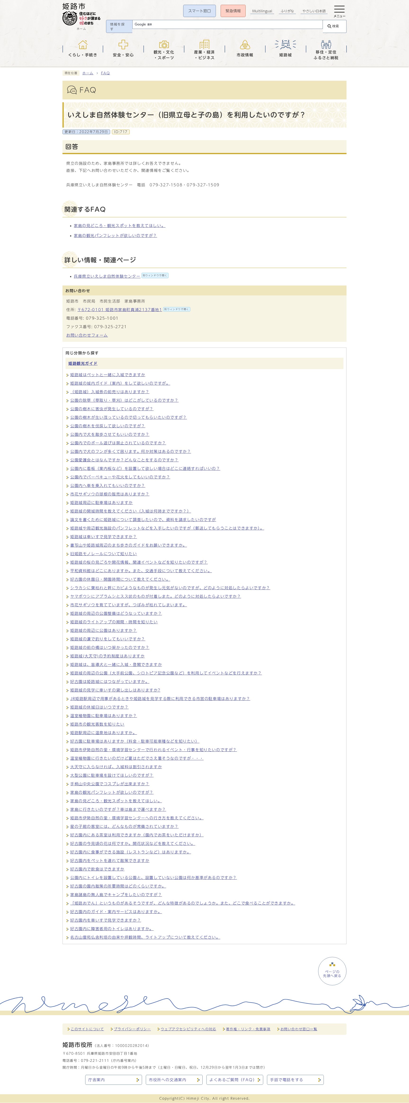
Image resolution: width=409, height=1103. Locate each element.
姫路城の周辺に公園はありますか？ (103, 630)
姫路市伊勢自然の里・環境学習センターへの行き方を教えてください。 (137, 818)
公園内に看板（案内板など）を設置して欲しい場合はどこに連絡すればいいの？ (145, 468)
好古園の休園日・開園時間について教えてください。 (120, 579)
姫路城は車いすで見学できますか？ (103, 537)
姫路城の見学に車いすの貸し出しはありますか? (115, 690)
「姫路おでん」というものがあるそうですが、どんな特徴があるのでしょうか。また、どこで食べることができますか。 (182, 903)
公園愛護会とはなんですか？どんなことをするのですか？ (124, 460)
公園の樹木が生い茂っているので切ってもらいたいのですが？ (128, 417)
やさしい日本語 (314, 11)
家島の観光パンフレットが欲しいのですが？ (115, 235)
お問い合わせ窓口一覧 (298, 1029)
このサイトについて (87, 1029)
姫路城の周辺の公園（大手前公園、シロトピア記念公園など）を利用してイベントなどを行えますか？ (166, 673)
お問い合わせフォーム (87, 335)
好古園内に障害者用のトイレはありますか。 (112, 929)
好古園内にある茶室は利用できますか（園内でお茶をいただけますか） (137, 835)
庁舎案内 (96, 1080)
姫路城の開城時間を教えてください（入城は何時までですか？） (130, 511)
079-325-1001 (102, 318)
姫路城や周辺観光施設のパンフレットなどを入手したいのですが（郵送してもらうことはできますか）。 (167, 528)
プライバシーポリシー (132, 1029)
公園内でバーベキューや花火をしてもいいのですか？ (120, 477)
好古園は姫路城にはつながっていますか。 (109, 681)
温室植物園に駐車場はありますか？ (103, 716)
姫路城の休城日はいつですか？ (99, 707)
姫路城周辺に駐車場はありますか (101, 503)
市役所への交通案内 (167, 1080)
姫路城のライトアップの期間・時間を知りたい (114, 622)
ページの (332, 973)
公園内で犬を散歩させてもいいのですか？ (109, 434)
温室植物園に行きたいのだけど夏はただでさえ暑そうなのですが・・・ (137, 758)
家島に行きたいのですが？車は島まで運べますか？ (118, 809)
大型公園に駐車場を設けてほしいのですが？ (112, 775)
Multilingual (262, 11)
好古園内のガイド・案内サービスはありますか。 (116, 912)
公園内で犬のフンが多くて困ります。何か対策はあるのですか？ (130, 451)
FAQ (105, 73)
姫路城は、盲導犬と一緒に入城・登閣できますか (116, 664)
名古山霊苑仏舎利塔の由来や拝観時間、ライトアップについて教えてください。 (145, 937)
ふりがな (287, 11)
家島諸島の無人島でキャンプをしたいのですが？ (116, 895)
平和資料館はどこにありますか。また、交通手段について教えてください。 (141, 571)
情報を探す (117, 27)
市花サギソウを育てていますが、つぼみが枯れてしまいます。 (128, 605)
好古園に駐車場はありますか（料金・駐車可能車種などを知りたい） (135, 741)
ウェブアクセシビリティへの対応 (188, 1029)
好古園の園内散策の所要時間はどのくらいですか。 (118, 886)
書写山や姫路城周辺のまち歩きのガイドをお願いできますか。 (128, 545)
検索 (335, 26)
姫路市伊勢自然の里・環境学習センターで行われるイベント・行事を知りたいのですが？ (153, 750)
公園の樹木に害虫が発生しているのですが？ (112, 409)
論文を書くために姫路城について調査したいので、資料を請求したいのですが (143, 520)
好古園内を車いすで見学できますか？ (105, 920)
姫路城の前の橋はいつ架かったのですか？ (109, 647)
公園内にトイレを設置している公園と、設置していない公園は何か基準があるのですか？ (153, 878)
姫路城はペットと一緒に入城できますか (107, 375)
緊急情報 (233, 11)
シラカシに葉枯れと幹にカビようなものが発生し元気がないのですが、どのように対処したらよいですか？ (170, 588)
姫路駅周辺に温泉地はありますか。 (103, 733)
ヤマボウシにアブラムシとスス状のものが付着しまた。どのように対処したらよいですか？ (155, 596)
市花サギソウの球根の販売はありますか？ (109, 494)
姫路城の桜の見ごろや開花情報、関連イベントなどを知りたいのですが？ (139, 562)
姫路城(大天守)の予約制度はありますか (107, 656)
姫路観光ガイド (83, 363)
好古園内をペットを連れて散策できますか (109, 860)
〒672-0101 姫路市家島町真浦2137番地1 (133, 310)
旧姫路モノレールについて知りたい (103, 554)
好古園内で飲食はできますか (97, 869)
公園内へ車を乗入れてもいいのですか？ (107, 485)
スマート (199, 11)
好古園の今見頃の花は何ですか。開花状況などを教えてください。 (132, 843)
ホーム (87, 73)
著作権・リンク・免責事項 (248, 1029)
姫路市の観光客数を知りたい (97, 724)
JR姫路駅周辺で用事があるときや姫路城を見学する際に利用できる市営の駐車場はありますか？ (160, 699)
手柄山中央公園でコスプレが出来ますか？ (109, 784)
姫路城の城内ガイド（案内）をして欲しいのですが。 (120, 383)
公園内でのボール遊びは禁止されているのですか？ (118, 443)
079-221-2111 (95, 1060)
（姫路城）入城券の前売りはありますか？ (109, 392)
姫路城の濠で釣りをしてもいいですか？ (107, 639)
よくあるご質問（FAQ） (233, 1080)
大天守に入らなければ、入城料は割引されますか (116, 767)
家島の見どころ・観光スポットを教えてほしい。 (119, 226)
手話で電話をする (286, 1080)
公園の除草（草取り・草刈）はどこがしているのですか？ (124, 400)
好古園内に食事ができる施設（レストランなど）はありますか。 (130, 852)
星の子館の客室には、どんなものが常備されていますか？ (124, 826)
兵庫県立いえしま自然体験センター (120, 276)
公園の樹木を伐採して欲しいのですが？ (107, 426)
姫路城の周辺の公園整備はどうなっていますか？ (116, 613)
